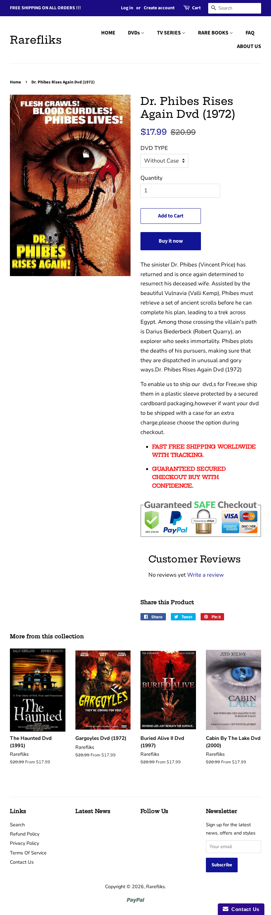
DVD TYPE (154, 148)
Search (17, 824)
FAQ (250, 32)
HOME (108, 32)
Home (15, 82)
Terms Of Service (28, 852)
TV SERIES (169, 32)
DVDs (134, 32)
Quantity (151, 178)
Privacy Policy (24, 843)
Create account (159, 8)
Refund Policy (24, 834)
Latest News (92, 811)
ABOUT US (249, 46)
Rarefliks (36, 39)
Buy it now (171, 241)
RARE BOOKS (213, 32)
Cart (196, 8)
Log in (127, 8)
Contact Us (22, 862)
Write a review (205, 575)
